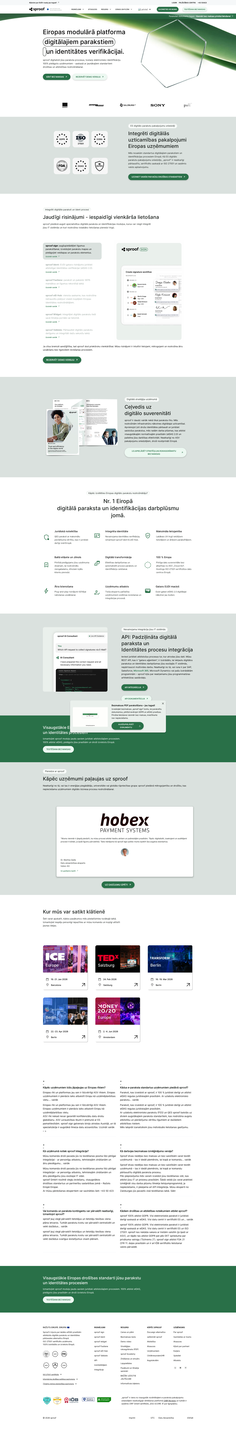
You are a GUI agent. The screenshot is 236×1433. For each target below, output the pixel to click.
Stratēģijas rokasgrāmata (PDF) (130, 1347)
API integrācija (133, 687)
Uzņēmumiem (153, 1351)
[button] (144, 9)
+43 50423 (202, 3)
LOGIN (174, 3)
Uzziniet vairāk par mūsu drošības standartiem (157, 177)
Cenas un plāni (127, 1332)
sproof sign (99, 1332)
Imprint (132, 1418)
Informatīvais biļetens (130, 1383)
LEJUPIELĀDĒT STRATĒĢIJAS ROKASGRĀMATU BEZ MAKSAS (154, 452)
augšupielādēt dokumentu (126, 725)
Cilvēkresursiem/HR (155, 1355)
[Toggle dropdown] (83, 9)
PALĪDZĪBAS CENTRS (187, 3)
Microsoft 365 (141, 670)
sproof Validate (101, 1355)
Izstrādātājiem (100, 1365)
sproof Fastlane (101, 1346)
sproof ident (99, 1337)
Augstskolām (153, 1360)
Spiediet (177, 1355)
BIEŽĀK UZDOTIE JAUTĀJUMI (128, 1377)
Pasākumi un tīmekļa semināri (130, 1369)
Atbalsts (177, 1360)
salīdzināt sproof (154, 1337)
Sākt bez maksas (55, 77)
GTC (153, 1418)
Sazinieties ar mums (167, 9)
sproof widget (100, 1341)
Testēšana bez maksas (194, 9)
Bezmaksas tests (128, 1337)
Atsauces (92, 9)
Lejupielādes (126, 1363)
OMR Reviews (170, 1400)
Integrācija (99, 1369)
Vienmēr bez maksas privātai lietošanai (213, 16)
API (95, 1360)
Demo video (126, 1341)
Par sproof (178, 1332)
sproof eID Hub (101, 1351)
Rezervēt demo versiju (88, 77)
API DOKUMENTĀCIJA (135, 698)
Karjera (176, 1351)
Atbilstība (151, 1341)
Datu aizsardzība (166, 1418)
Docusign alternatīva (156, 1332)
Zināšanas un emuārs (130, 1359)
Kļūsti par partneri (181, 1346)
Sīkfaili (190, 1418)
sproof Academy (128, 1354)
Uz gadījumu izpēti (116, 884)
